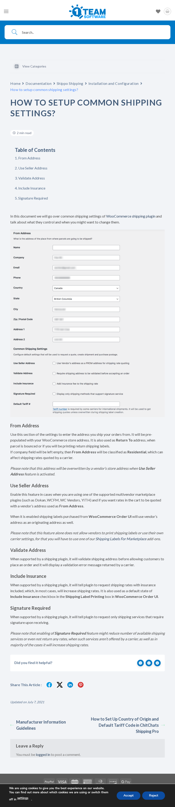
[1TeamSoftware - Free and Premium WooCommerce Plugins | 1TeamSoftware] (87, 11)
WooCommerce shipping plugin (130, 216)
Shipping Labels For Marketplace (120, 539)
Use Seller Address (32, 168)
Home (15, 83)
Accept (129, 795)
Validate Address (31, 178)
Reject (153, 795)
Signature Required (33, 198)
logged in (43, 754)
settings (22, 798)
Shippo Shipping (70, 83)
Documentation (38, 83)
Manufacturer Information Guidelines (41, 725)
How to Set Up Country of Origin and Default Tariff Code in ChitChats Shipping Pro (125, 725)
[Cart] (167, 11)
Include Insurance (31, 188)
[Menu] (6, 11)
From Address (29, 158)
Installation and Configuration (113, 83)
